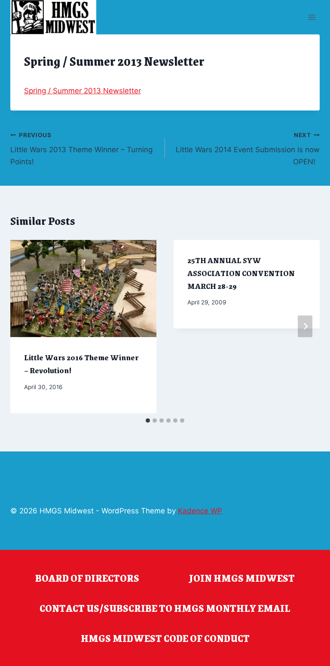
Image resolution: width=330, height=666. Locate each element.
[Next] (305, 327)
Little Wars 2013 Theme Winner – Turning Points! (81, 149)
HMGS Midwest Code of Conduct (165, 638)
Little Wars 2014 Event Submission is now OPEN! (248, 149)
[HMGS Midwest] (53, 17)
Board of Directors (87, 578)
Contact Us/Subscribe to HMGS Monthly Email (165, 608)
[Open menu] (312, 17)
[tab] (148, 420)
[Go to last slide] (25, 327)
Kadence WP (200, 510)
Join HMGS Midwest (242, 578)
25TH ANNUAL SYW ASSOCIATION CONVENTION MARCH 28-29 (241, 273)
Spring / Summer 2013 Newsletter (82, 90)
